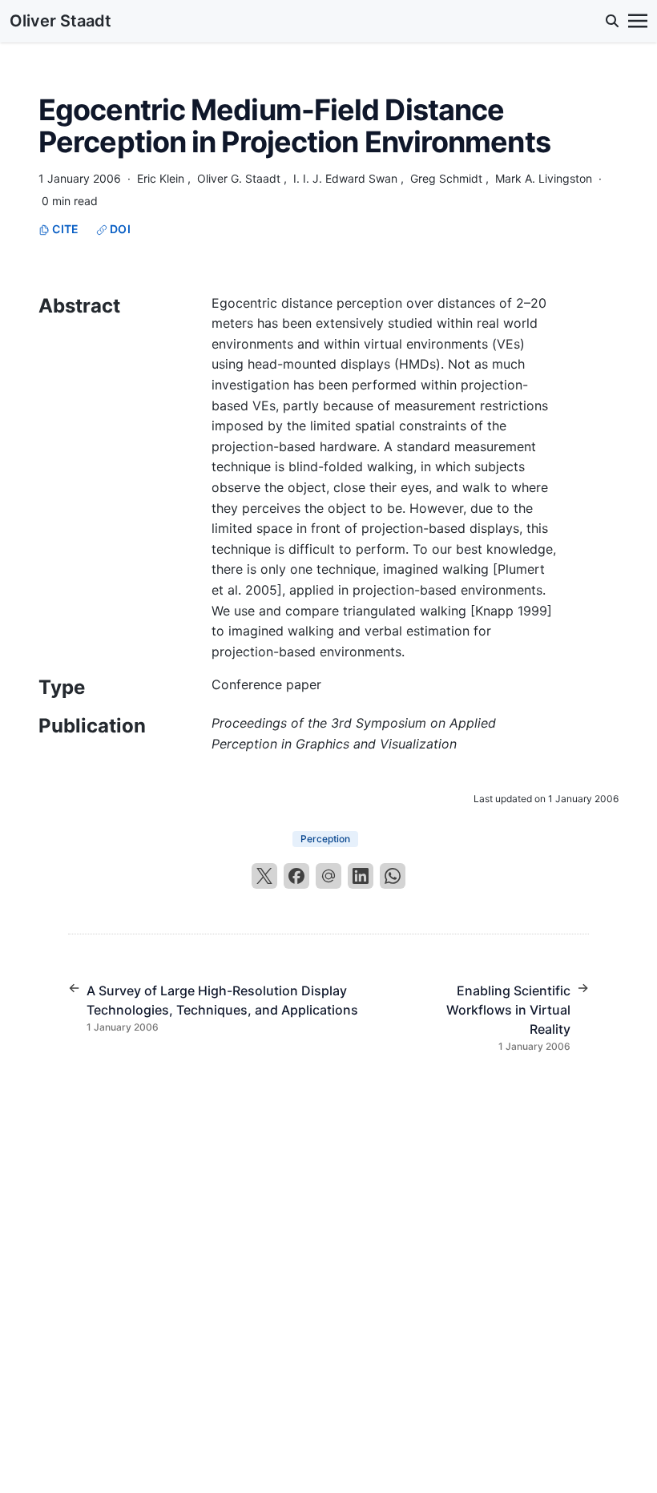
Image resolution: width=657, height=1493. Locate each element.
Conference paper (266, 684)
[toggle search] (612, 20)
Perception (325, 839)
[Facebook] (296, 876)
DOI (119, 229)
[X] (264, 876)
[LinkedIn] (360, 876)
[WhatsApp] (392, 876)
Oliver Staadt (60, 20)
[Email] (328, 876)
